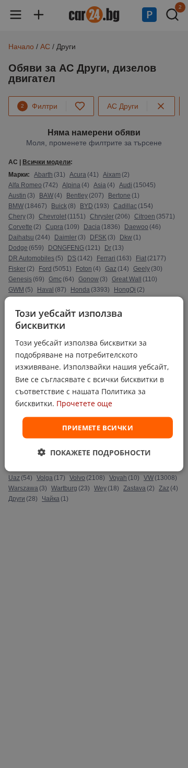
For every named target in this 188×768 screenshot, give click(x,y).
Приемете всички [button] (97, 427)
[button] (94, 452)
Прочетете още (84, 403)
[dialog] (94, 384)
